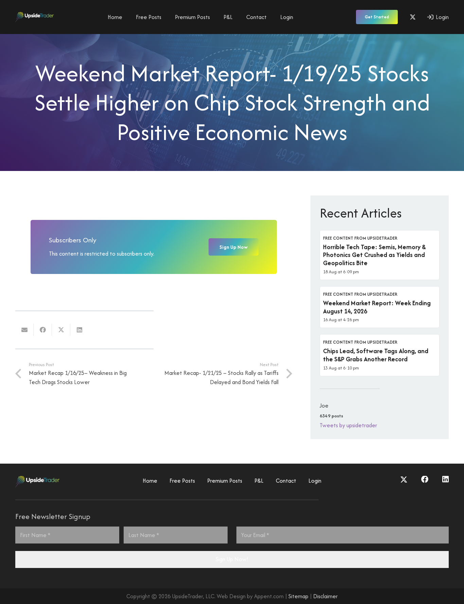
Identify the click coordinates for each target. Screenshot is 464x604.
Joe (324, 405)
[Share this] (43, 330)
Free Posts (182, 481)
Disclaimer (325, 596)
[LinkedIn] (445, 479)
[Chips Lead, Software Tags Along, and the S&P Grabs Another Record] (380, 355)
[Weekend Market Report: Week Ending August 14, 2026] (380, 307)
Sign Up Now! (232, 559)
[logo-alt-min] (34, 17)
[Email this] (24, 330)
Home (150, 481)
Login (314, 481)
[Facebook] (425, 479)
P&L (259, 481)
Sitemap (298, 596)
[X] (413, 17)
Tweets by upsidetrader (348, 425)
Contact (286, 481)
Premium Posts (224, 481)
